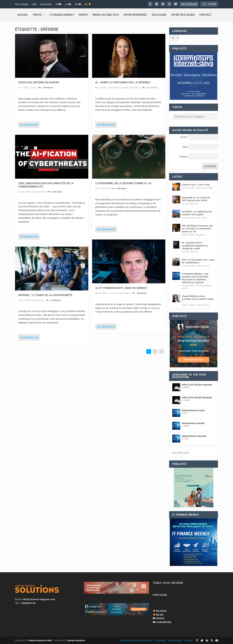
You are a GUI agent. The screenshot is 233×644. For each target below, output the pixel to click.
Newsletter (46, 4)
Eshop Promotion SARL (40, 640)
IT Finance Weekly (62, 14)
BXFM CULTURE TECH (106, 14)
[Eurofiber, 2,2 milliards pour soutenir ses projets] (176, 214)
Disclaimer (160, 640)
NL (86, 4)
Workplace (200, 234)
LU (66, 4)
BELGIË (159, 614)
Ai (108, 188)
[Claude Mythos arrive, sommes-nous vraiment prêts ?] (176, 298)
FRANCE (160, 618)
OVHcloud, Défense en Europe (38, 82)
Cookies (188, 640)
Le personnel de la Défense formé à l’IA (123, 183)
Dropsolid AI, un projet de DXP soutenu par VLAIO (196, 199)
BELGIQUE (161, 610)
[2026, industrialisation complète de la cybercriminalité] (51, 157)
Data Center (37, 300)
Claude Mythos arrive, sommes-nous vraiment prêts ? (198, 299)
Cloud (32, 87)
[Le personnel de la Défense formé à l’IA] (128, 157)
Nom (185, 146)
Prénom (183, 156)
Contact (205, 14)
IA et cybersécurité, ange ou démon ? (121, 288)
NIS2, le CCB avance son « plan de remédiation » (198, 261)
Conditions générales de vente (136, 640)
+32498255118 (27, 603)
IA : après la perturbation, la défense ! (123, 82)
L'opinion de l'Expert (130, 87)
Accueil (22, 14)
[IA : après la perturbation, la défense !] (128, 56)
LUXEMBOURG (163, 622)
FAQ (34, 4)
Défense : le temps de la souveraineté (45, 295)
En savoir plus (29, 124)
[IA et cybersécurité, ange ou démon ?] (128, 261)
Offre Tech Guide (183, 14)
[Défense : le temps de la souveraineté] (51, 268)
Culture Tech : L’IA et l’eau (196, 184)
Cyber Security (38, 191)
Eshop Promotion (76, 640)
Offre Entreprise (135, 14)
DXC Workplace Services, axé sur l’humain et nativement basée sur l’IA (197, 228)
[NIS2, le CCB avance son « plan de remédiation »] (176, 262)
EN (76, 4)
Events (83, 14)
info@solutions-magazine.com (38, 599)
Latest (184, 288)
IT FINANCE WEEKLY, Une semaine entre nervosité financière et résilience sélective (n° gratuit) (195, 278)
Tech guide (159, 14)
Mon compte (21, 4)
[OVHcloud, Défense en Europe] (51, 56)
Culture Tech (201, 187)
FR (57, 4)
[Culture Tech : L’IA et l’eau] (176, 187)
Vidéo (210, 187)
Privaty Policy (175, 640)
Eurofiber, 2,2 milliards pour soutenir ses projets (197, 213)
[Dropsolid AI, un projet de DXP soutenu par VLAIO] (176, 200)
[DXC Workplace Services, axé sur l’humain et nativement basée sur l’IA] (176, 228)
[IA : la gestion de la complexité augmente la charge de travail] (176, 245)
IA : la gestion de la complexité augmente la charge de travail (195, 245)
